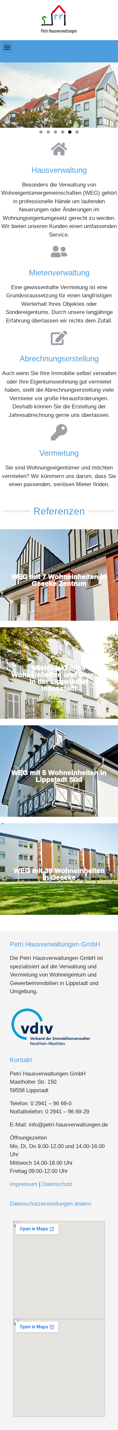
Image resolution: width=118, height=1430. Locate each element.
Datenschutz (57, 1184)
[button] (7, 47)
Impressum (23, 1184)
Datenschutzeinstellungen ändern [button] (50, 1204)
